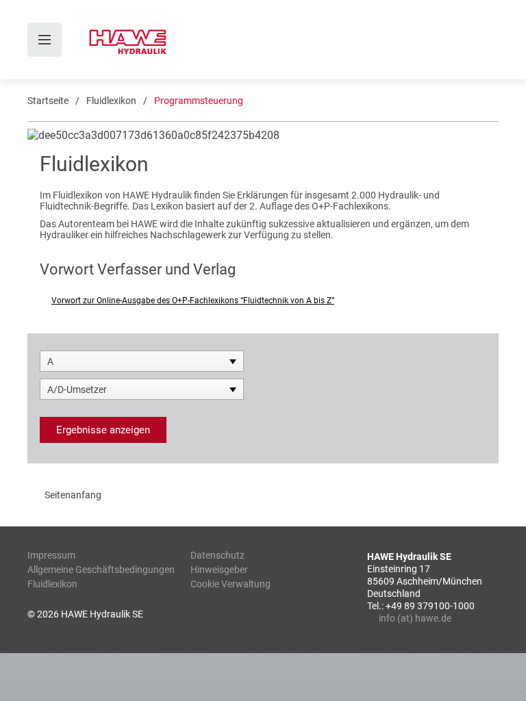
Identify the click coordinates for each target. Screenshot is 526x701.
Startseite (47, 100)
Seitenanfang (73, 494)
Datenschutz (217, 555)
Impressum (51, 555)
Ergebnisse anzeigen (103, 430)
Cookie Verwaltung (230, 584)
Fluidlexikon (111, 100)
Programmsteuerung (198, 100)
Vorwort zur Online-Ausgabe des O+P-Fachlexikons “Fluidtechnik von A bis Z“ (192, 300)
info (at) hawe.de (415, 618)
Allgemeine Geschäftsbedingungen (101, 569)
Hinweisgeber (219, 569)
